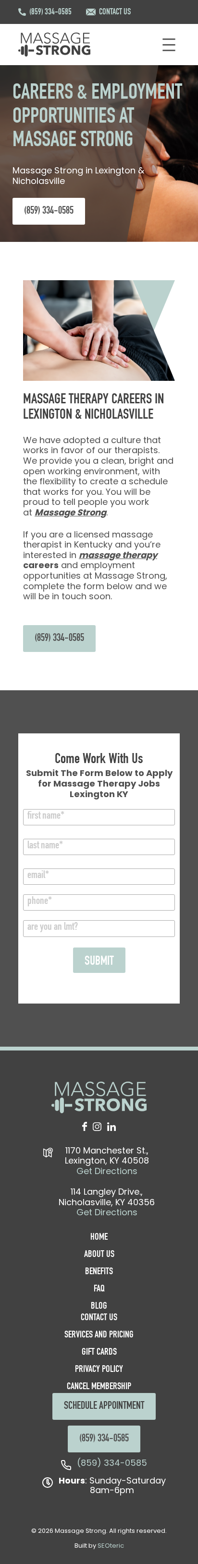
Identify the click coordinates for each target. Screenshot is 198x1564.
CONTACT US (115, 12)
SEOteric (111, 1545)
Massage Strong (70, 512)
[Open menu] (169, 45)
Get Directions (106, 1171)
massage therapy (118, 555)
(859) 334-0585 (50, 12)
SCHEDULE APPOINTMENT (104, 1406)
